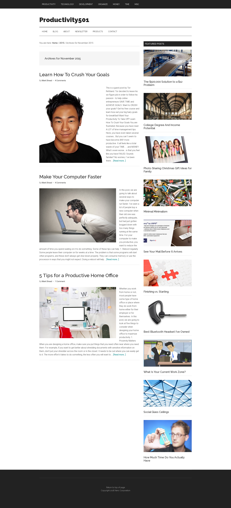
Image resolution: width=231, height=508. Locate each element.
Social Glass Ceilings (156, 412)
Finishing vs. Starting (156, 291)
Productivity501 (64, 20)
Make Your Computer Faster (70, 176)
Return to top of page (115, 487)
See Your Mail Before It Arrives (163, 251)
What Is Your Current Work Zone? (165, 372)
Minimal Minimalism (155, 211)
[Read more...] (119, 160)
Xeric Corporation (122, 490)
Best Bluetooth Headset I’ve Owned (166, 331)
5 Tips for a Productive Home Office (78, 275)
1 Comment (60, 281)
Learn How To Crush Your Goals (74, 74)
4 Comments (60, 80)
